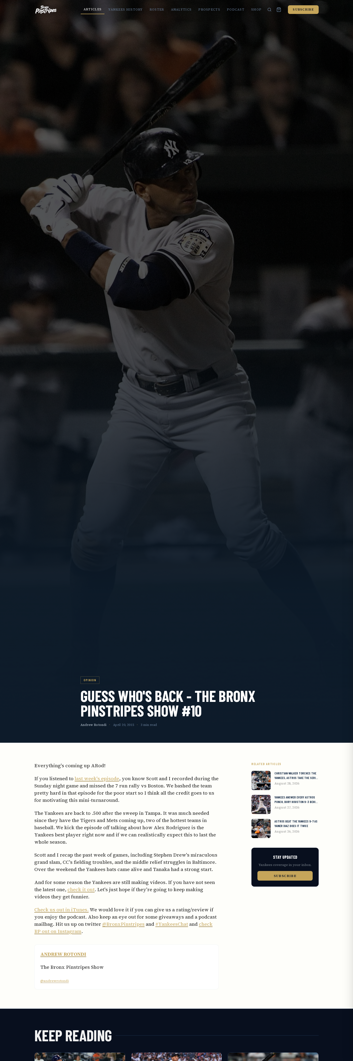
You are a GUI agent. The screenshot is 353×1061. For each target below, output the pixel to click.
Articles (93, 9)
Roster (157, 9)
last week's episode (97, 778)
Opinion (90, 680)
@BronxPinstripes (123, 924)
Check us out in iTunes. (61, 909)
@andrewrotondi (54, 980)
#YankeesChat (171, 924)
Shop (256, 9)
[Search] (269, 10)
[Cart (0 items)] (278, 9)
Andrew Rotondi (93, 725)
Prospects (209, 9)
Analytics (181, 9)
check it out (81, 889)
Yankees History (125, 9)
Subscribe (303, 9)
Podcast (235, 9)
